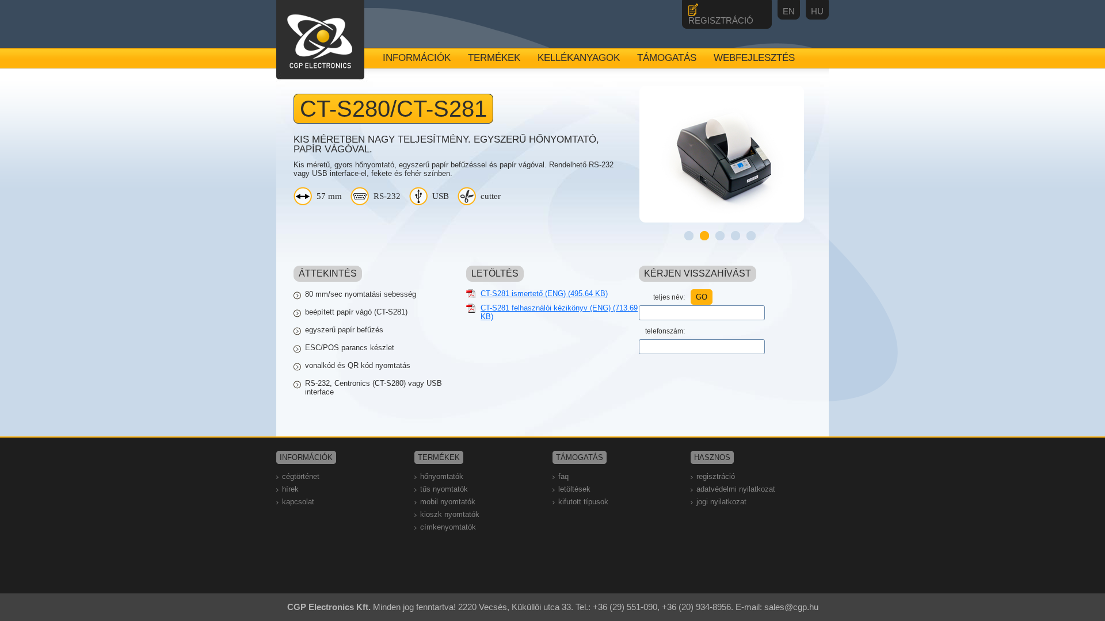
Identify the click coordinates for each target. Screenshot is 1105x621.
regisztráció (715, 476)
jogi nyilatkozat (721, 501)
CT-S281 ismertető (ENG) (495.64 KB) (544, 293)
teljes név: (669, 297)
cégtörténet (300, 476)
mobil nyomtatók (447, 501)
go (701, 297)
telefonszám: (665, 331)
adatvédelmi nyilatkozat (735, 489)
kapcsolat (298, 501)
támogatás (666, 57)
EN (789, 11)
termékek (494, 57)
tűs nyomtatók (444, 489)
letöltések (574, 489)
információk (417, 57)
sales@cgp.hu (791, 607)
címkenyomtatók (448, 527)
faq (563, 476)
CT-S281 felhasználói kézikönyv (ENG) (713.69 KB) (559, 312)
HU (817, 11)
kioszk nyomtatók (449, 514)
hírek (290, 489)
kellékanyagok (579, 57)
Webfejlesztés (754, 57)
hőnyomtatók (441, 476)
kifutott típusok (583, 501)
